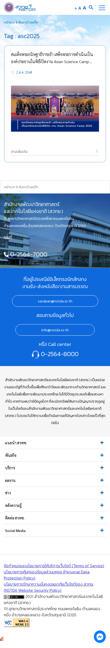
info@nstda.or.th (55, 330)
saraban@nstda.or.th (55, 301)
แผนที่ (8, 237)
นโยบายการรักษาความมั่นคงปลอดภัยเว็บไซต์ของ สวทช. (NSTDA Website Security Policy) (49, 587)
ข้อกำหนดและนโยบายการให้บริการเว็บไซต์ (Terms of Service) (54, 566)
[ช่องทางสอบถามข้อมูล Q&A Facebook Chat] (99, 636)
